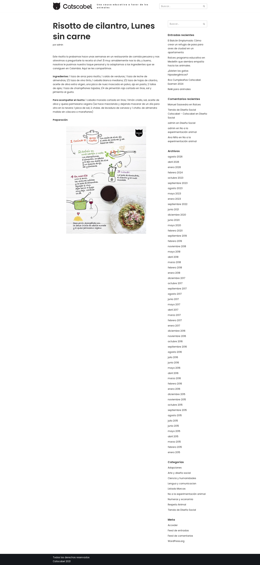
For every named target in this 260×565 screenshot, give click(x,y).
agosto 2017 (175, 294)
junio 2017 (173, 299)
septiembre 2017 (177, 288)
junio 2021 (173, 209)
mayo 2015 (174, 431)
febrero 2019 (175, 241)
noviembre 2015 (177, 399)
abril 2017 (173, 309)
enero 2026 (174, 167)
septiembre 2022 (177, 204)
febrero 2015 (175, 447)
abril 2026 (173, 162)
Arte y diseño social (179, 473)
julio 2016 (173, 357)
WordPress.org (176, 541)
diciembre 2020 (177, 214)
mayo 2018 (174, 251)
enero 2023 (174, 199)
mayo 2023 (174, 193)
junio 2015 (173, 425)
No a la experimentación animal (187, 494)
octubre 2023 (175, 177)
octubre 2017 (175, 283)
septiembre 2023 (178, 183)
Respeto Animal (177, 504)
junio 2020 (174, 220)
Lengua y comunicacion (182, 483)
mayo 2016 (174, 368)
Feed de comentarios (180, 535)
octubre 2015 (175, 404)
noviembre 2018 (177, 246)
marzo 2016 (174, 378)
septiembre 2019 (177, 235)
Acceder (173, 525)
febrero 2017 (175, 320)
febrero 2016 (175, 383)
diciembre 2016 (176, 330)
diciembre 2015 (176, 394)
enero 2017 (174, 325)
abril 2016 (173, 373)
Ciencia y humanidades (182, 478)
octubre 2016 (175, 341)
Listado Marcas (177, 488)
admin (60, 44)
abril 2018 (173, 257)
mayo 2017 (174, 304)
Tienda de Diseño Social (182, 510)
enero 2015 (174, 452)
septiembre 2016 (177, 346)
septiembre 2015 (177, 410)
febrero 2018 (175, 267)
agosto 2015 (175, 415)
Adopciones (175, 467)
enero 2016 (174, 389)
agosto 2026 (175, 156)
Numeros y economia (180, 499)
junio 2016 (173, 362)
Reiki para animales (179, 89)
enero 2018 (174, 272)
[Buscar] (204, 6)
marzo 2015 (174, 441)
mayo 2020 (174, 225)
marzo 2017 (174, 315)
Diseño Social (187, 123)
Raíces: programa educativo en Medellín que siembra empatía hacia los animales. (186, 61)
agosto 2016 (175, 352)
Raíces (197, 104)
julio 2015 (173, 420)
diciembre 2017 (176, 278)
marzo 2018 (174, 262)
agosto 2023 (175, 188)
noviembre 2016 (177, 336)
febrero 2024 (175, 172)
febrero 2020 (175, 230)
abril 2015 (173, 436)
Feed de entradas (178, 530)
